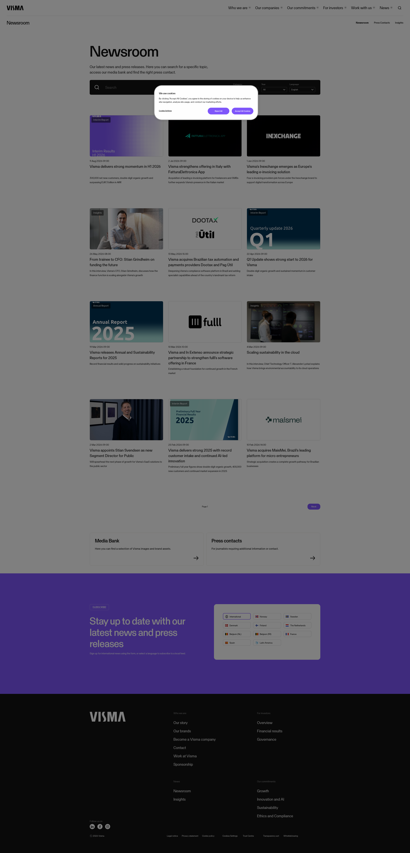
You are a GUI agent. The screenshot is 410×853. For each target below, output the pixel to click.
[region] (206, 102)
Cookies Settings (165, 111)
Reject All (218, 111)
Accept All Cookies (242, 111)
